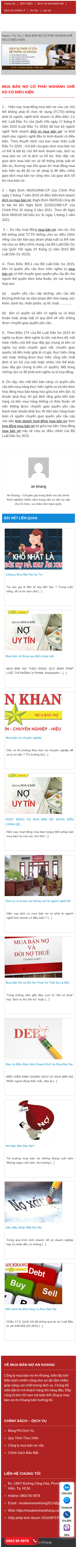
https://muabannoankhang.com (38, 1510)
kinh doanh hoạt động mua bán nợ (41, 421)
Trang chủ (9, 3)
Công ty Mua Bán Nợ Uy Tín (24, 574)
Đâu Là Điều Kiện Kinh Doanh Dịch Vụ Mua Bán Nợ (39, 1064)
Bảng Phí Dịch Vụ (21, 1430)
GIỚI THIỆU (26, 3)
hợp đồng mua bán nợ (18, 426)
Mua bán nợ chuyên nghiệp (23, 737)
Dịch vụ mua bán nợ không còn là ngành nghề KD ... (40, 901)
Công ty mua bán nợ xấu (26, 1445)
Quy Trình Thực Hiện (23, 1438)
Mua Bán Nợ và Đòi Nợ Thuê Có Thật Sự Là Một (37, 982)
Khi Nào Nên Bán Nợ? (20, 1145)
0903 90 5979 (17, 1541)
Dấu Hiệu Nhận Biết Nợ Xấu (24, 1227)
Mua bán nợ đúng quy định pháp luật (30, 656)
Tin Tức (34, 10)
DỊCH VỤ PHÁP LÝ (14, 10)
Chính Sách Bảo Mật (23, 1453)
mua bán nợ (47, 229)
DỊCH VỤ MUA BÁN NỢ (50, 3)
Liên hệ (47, 10)
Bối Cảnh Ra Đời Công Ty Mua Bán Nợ (31, 1309)
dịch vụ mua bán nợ (46, 131)
